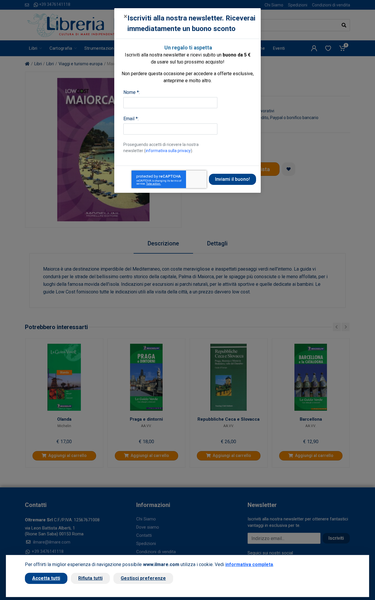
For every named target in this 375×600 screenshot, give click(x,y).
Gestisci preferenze (143, 578)
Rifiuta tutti (90, 578)
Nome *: (131, 92)
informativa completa (249, 564)
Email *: (131, 118)
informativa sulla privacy (168, 150)
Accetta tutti (46, 578)
